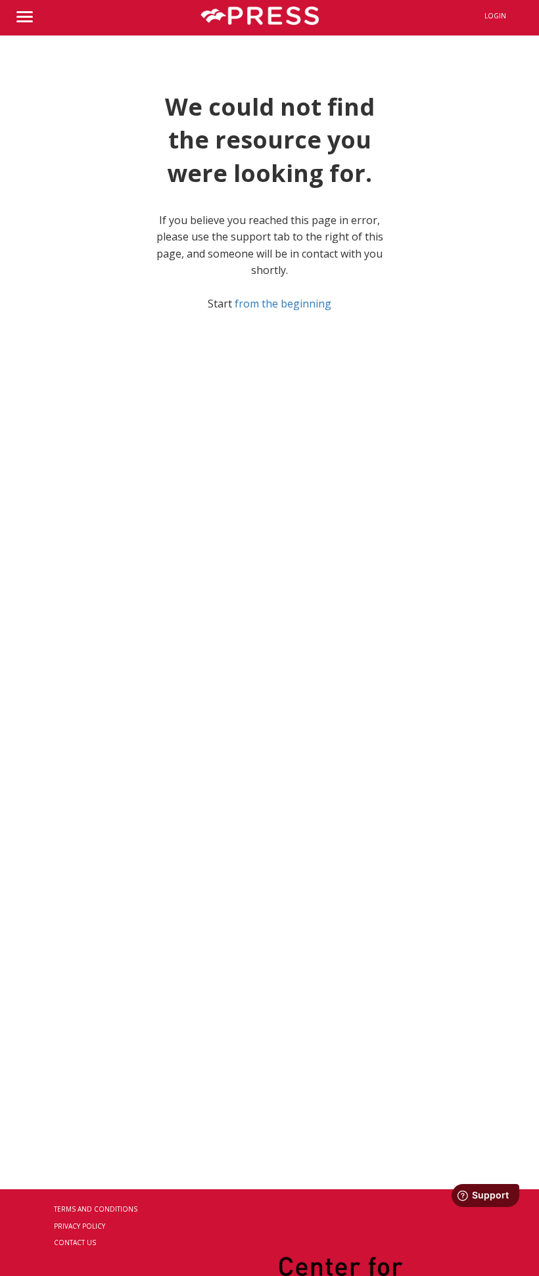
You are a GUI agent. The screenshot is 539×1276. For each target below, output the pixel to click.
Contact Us (75, 1242)
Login (495, 15)
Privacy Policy (79, 1226)
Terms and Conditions (95, 1209)
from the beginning (283, 303)
